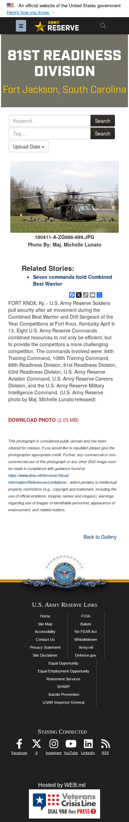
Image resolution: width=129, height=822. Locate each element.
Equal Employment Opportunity (63, 671)
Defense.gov (85, 655)
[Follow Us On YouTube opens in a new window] (70, 745)
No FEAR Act (86, 631)
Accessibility (45, 631)
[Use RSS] (105, 745)
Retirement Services (63, 679)
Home (45, 616)
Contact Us (45, 639)
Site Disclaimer (45, 655)
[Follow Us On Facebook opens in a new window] (19, 745)
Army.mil (86, 647)
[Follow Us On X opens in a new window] (36, 745)
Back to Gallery (100, 536)
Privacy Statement (45, 647)
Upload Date (27, 146)
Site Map (45, 624)
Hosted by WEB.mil (62, 785)
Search (102, 120)
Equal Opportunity (63, 663)
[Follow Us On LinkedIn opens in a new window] (88, 745)
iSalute (85, 624)
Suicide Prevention (63, 694)
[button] (31, 12)
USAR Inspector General (63, 702)
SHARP (63, 686)
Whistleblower (85, 639)
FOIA (85, 616)
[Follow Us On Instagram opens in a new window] (53, 745)
